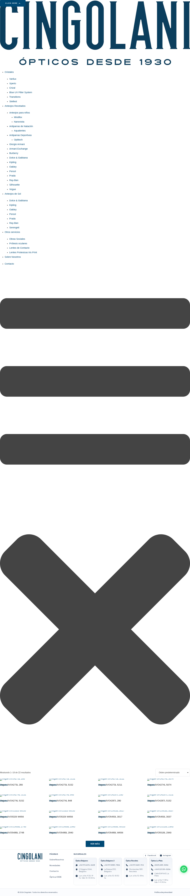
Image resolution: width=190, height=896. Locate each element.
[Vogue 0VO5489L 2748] (21, 828)
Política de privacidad (163, 892)
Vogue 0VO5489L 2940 (61, 832)
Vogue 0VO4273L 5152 (61, 784)
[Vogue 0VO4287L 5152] (168, 796)
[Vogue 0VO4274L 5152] (21, 796)
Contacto (54, 871)
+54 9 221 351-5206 (162, 869)
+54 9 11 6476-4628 (87, 865)
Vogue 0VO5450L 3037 (159, 816)
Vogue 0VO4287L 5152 (159, 800)
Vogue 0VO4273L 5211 (110, 784)
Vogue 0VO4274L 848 (60, 800)
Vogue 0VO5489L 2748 (12, 832)
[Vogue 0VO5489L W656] (119, 828)
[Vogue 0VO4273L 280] (21, 780)
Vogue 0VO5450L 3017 (110, 816)
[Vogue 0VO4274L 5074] (168, 780)
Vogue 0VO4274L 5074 (159, 784)
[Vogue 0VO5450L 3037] (168, 812)
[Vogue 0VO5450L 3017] (119, 812)
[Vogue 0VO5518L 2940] (168, 828)
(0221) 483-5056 (161, 865)
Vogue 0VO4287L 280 (109, 800)
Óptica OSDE (56, 877)
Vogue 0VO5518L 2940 (159, 832)
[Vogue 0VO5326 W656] (21, 812)
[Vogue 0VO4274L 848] (70, 796)
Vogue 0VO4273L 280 (11, 784)
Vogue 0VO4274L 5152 (12, 800)
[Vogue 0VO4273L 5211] (119, 780)
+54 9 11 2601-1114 (136, 865)
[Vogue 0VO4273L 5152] (70, 780)
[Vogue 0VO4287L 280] (119, 796)
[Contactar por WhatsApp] (183, 869)
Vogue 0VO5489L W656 (110, 832)
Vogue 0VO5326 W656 (12, 816)
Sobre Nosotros (57, 859)
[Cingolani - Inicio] (30, 857)
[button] (13, 3)
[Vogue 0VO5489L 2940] (70, 828)
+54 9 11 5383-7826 (112, 865)
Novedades (55, 865)
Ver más (95, 844)
